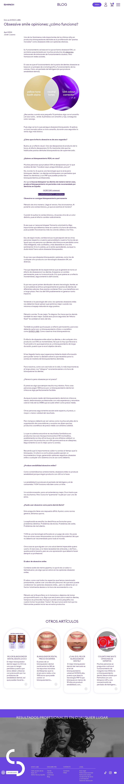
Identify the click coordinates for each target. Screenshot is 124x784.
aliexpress (69, 52)
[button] (112, 5)
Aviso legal (82, 771)
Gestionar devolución (86, 780)
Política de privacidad (86, 773)
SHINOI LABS (34, 331)
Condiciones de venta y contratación (86, 777)
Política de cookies (85, 775)
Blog (48, 776)
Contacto (66, 771)
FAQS (65, 773)
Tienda (97, 4)
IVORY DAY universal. (51, 190)
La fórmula (50, 775)
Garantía (50, 773)
